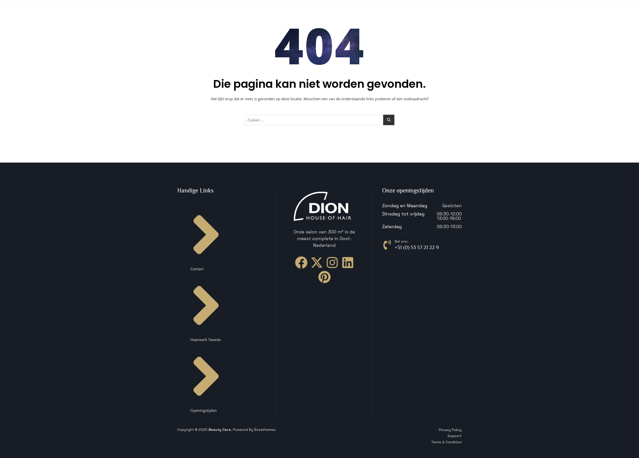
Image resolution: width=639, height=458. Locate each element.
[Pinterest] (324, 277)
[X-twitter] (316, 262)
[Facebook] (301, 262)
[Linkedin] (347, 262)
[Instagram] (332, 262)
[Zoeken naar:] (319, 120)
